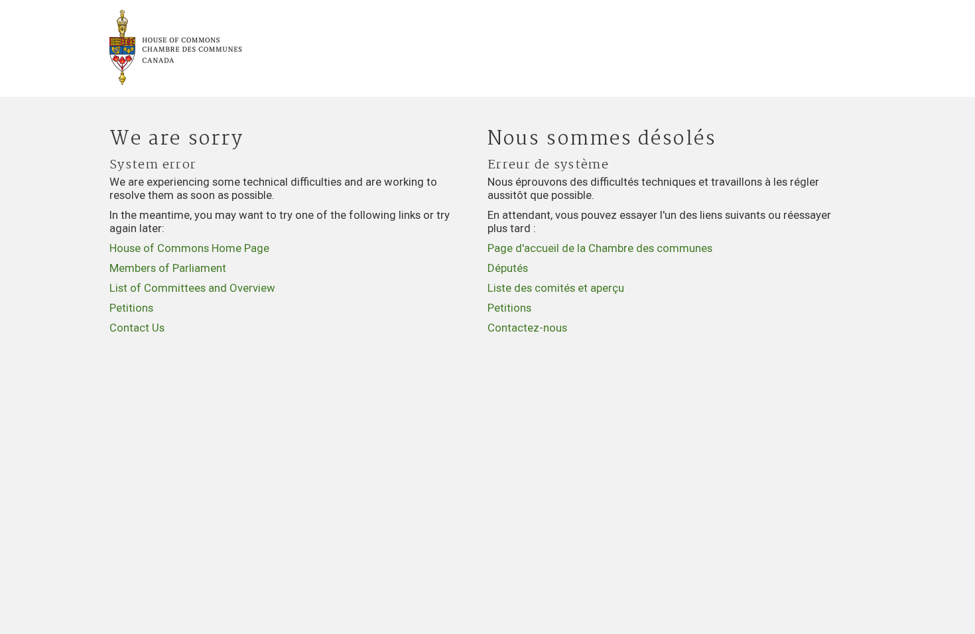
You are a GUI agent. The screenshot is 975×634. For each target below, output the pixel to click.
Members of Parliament (167, 268)
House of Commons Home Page (189, 248)
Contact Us (136, 327)
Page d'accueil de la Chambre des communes (599, 248)
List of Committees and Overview (192, 287)
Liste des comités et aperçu (555, 287)
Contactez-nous (527, 327)
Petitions (131, 307)
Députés (507, 268)
